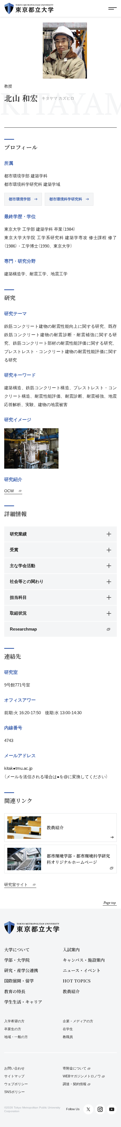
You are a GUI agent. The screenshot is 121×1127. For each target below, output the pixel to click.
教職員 (68, 1037)
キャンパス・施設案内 (84, 960)
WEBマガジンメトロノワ (82, 1076)
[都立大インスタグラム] (100, 1109)
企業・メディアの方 (78, 1021)
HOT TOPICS (77, 981)
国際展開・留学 (19, 981)
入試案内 (71, 949)
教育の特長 (14, 991)
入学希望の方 (14, 1021)
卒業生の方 (12, 1029)
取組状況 (18, 613)
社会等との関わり (27, 581)
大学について (17, 949)
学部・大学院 (17, 960)
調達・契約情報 (74, 1084)
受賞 (14, 549)
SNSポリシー (14, 1092)
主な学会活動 (22, 565)
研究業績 (18, 534)
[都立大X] (88, 1109)
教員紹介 (71, 991)
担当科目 (18, 597)
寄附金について (74, 1068)
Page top (110, 903)
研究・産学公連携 (21, 970)
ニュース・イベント (81, 970)
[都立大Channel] (112, 1109)
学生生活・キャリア (23, 1002)
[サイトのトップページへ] (29, 8)
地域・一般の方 (16, 1037)
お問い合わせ (14, 1068)
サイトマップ (14, 1076)
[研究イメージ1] (31, 448)
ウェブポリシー (16, 1084)
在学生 (68, 1029)
